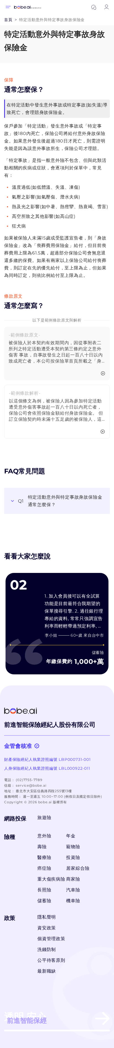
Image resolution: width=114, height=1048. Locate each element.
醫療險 (44, 857)
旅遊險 (44, 817)
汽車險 (73, 890)
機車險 (73, 900)
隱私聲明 (46, 917)
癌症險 (44, 868)
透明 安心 (25, 1017)
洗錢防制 (46, 949)
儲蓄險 (44, 900)
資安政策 (46, 927)
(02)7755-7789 (29, 780)
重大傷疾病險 (50, 879)
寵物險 (73, 846)
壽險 (42, 846)
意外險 (44, 835)
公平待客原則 (51, 960)
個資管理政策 (51, 938)
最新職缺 (46, 971)
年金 (71, 835)
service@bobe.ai (31, 785)
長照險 (44, 890)
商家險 (73, 879)
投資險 (73, 857)
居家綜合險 (77, 868)
